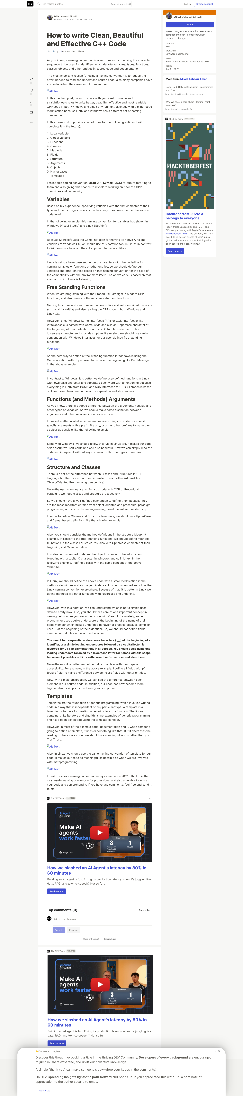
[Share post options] (31, 122)
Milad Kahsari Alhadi (65, 16)
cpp (55, 51)
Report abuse (110, 939)
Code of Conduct (91, 939)
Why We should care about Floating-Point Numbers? (187, 105)
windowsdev (68, 51)
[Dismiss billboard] (219, 1051)
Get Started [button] (44, 1090)
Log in (187, 4)
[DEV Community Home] (30, 4)
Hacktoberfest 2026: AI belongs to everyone (185, 216)
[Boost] (31, 112)
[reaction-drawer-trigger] (31, 80)
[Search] (39, 4)
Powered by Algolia (120, 4)
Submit (58, 930)
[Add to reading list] (31, 102)
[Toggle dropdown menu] (150, 798)
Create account (204, 4)
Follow (189, 24)
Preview (73, 930)
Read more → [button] (57, 891)
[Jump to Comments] (31, 91)
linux (81, 51)
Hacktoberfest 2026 (176, 233)
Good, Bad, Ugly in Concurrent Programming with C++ (189, 90)
